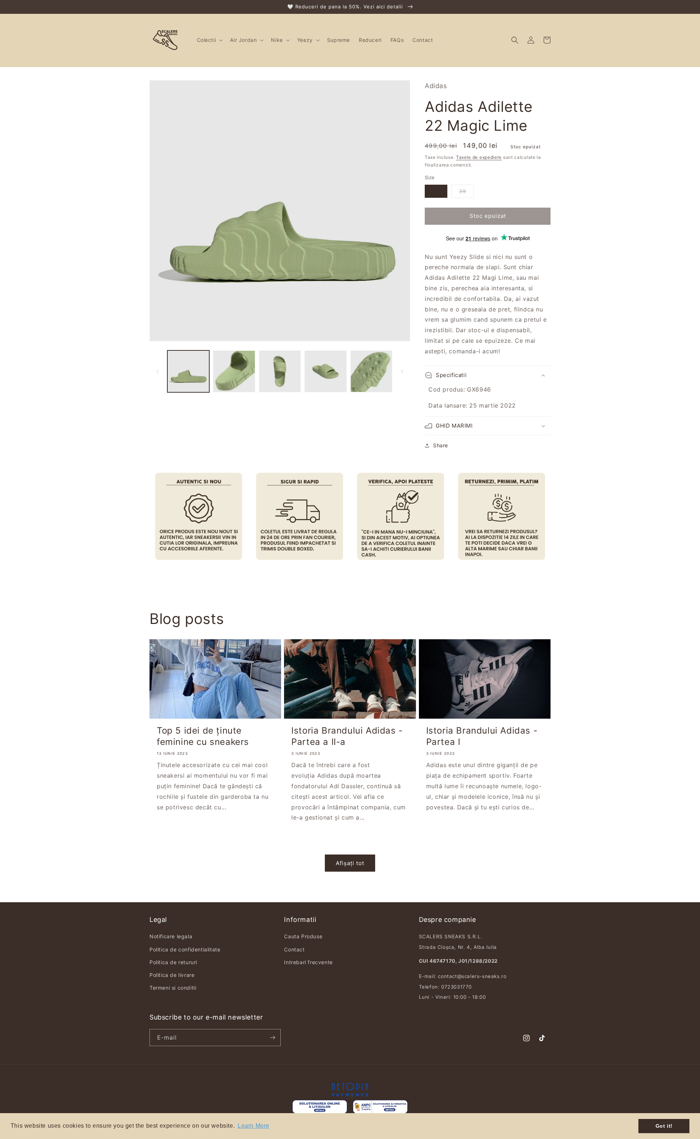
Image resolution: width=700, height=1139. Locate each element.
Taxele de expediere (479, 157)
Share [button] (440, 445)
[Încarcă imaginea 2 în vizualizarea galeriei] (234, 371)
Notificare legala (170, 936)
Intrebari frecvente (308, 962)
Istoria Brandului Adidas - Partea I (482, 736)
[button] (209, 40)
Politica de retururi (173, 962)
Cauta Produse (303, 936)
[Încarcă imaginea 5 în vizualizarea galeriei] (371, 371)
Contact (294, 949)
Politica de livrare (171, 975)
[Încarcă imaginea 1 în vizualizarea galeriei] (188, 371)
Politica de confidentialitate (184, 949)
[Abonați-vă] (272, 1037)
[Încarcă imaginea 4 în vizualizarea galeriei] (325, 371)
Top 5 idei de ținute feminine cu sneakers (203, 736)
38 (436, 191)
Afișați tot (350, 863)
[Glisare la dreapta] (402, 372)
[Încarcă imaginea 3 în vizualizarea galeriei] (280, 371)
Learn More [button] (253, 1126)
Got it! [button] (664, 1126)
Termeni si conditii (172, 988)
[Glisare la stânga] (157, 372)
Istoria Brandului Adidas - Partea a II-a (347, 736)
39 (462, 191)
